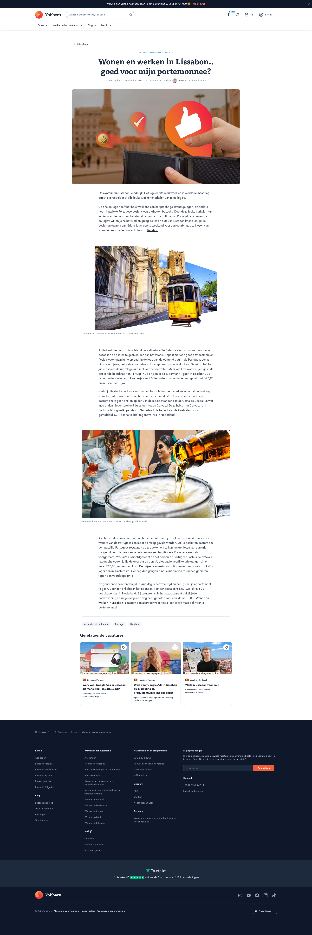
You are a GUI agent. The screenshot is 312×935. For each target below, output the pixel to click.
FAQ (136, 791)
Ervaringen (40, 814)
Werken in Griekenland (96, 805)
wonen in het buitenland (96, 624)
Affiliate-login (141, 775)
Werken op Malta (93, 817)
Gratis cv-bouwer (143, 757)
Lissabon (152, 230)
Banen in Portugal (44, 763)
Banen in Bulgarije (44, 787)
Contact (138, 796)
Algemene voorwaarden (66, 910)
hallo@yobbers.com (193, 791)
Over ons (89, 838)
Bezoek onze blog (44, 802)
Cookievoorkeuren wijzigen (111, 910)
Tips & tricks (41, 820)
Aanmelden (264, 767)
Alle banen (40, 757)
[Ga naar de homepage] (48, 895)
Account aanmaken (143, 802)
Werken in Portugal (94, 799)
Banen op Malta (43, 781)
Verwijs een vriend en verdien (149, 763)
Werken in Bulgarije (94, 822)
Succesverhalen (92, 775)
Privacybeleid (88, 910)
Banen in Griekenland (46, 769)
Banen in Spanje (43, 775)
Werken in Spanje (93, 811)
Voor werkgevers (93, 850)
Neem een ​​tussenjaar (95, 763)
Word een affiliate (143, 769)
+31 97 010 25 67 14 (193, 785)
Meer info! (199, 4)
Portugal (136, 374)
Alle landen (90, 757)
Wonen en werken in (67, 732)
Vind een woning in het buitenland (102, 769)
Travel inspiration (44, 808)
